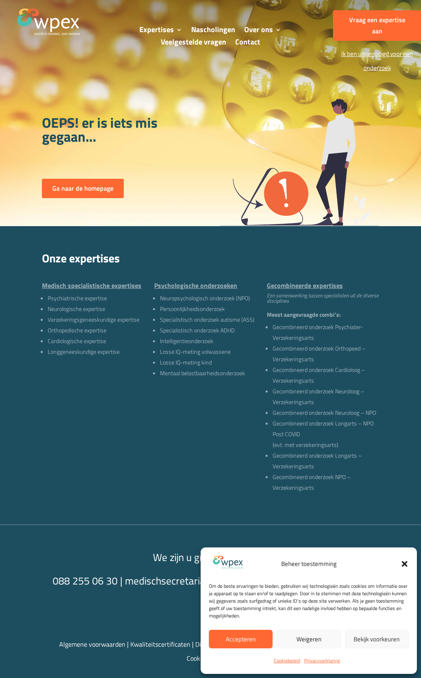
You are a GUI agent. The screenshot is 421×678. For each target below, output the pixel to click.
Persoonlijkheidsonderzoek (192, 308)
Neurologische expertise (76, 308)
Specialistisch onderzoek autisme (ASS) (207, 319)
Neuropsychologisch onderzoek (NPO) (205, 298)
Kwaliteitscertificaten (160, 644)
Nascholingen (213, 31)
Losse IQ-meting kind (186, 362)
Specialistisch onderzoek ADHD (197, 330)
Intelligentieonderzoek (186, 341)
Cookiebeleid (287, 660)
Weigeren (309, 639)
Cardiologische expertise (77, 341)
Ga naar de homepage (82, 188)
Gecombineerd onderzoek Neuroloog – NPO (324, 412)
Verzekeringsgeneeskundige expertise (93, 319)
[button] (404, 564)
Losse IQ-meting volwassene (195, 351)
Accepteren (241, 639)
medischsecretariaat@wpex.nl (191, 581)
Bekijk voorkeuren (377, 639)
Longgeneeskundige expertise (84, 351)
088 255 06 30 (85, 581)
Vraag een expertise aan (377, 25)
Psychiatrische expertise (77, 298)
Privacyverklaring (322, 660)
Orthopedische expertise (77, 330)
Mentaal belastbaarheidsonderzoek (202, 373)
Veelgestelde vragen (193, 43)
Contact (247, 43)
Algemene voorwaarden (92, 644)
